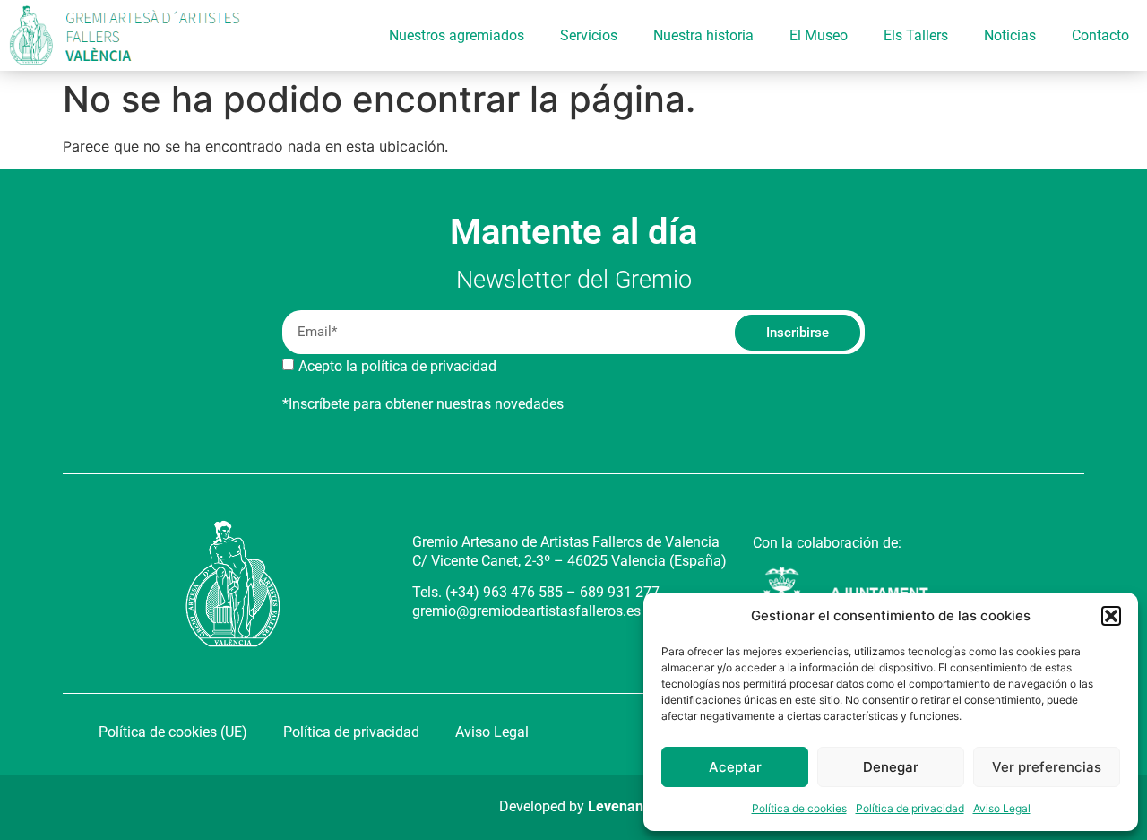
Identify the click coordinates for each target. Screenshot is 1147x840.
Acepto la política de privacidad (397, 366)
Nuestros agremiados (456, 35)
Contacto (1100, 35)
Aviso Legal (1002, 808)
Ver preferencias (1046, 766)
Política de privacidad (910, 808)
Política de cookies (799, 808)
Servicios (588, 35)
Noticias (1010, 35)
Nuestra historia (703, 35)
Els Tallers (916, 35)
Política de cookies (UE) (173, 731)
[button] (1111, 616)
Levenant (618, 806)
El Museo (818, 35)
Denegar (890, 766)
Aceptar (735, 766)
